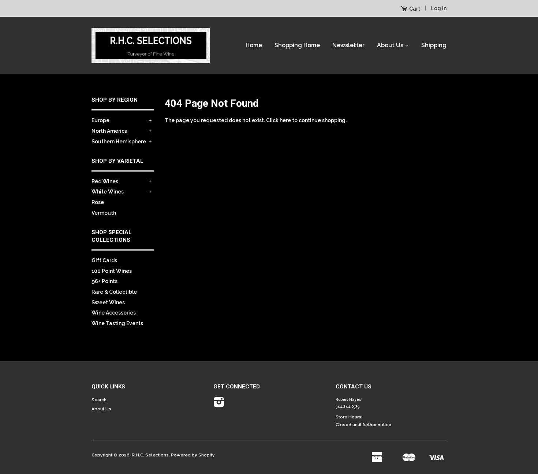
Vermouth (103, 213)
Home (254, 45)
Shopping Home (297, 45)
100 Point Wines (111, 271)
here (285, 120)
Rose (97, 202)
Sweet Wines (108, 302)
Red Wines (104, 181)
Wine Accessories (113, 313)
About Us (391, 45)
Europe (100, 120)
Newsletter (348, 45)
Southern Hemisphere (118, 141)
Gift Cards (104, 260)
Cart (414, 9)
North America (109, 131)
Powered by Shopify (193, 455)
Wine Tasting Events (117, 323)
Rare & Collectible (114, 292)
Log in (439, 8)
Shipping (434, 45)
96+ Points (104, 281)
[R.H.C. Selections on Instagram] (219, 404)
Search (99, 399)
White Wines (107, 192)
